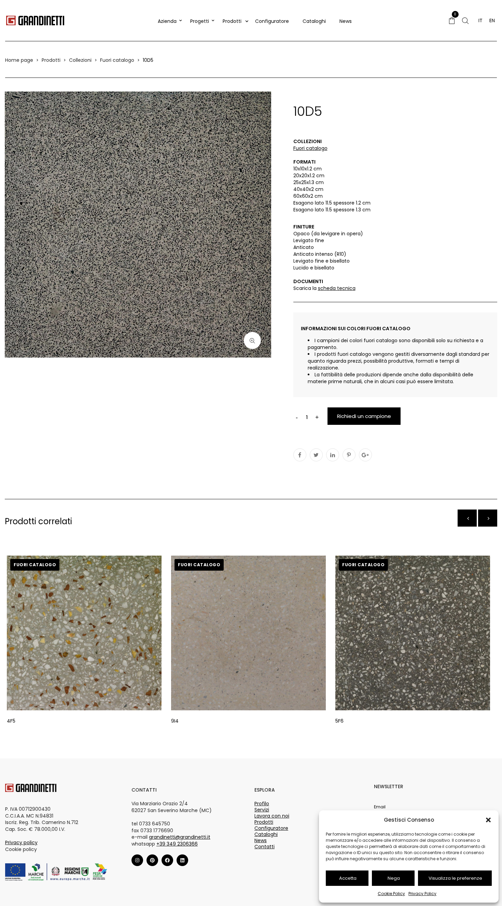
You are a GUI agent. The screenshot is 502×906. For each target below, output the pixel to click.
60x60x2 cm (308, 196)
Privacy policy (21, 842)
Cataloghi (314, 21)
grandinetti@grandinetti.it (179, 837)
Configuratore (272, 21)
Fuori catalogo (117, 60)
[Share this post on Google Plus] (365, 454)
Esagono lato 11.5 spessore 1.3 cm (332, 209)
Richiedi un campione (364, 416)
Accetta (348, 878)
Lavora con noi (271, 815)
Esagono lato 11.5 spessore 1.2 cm (332, 202)
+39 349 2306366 (177, 843)
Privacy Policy (422, 893)
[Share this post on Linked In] (332, 454)
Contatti (264, 846)
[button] (488, 820)
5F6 (339, 720)
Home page (19, 60)
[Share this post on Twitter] (316, 454)
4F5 (11, 720)
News (345, 21)
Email (380, 807)
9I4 (175, 720)
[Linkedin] (182, 860)
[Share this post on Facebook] (299, 454)
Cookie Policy (391, 893)
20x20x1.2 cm (308, 175)
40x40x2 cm (308, 189)
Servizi (261, 809)
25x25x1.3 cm (308, 182)
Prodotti (232, 21)
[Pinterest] (152, 860)
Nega (394, 878)
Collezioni (80, 60)
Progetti (199, 21)
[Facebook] (167, 860)
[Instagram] (137, 860)
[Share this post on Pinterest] (349, 454)
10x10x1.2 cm (307, 168)
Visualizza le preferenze (455, 878)
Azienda (167, 21)
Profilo (261, 803)
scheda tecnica (336, 288)
